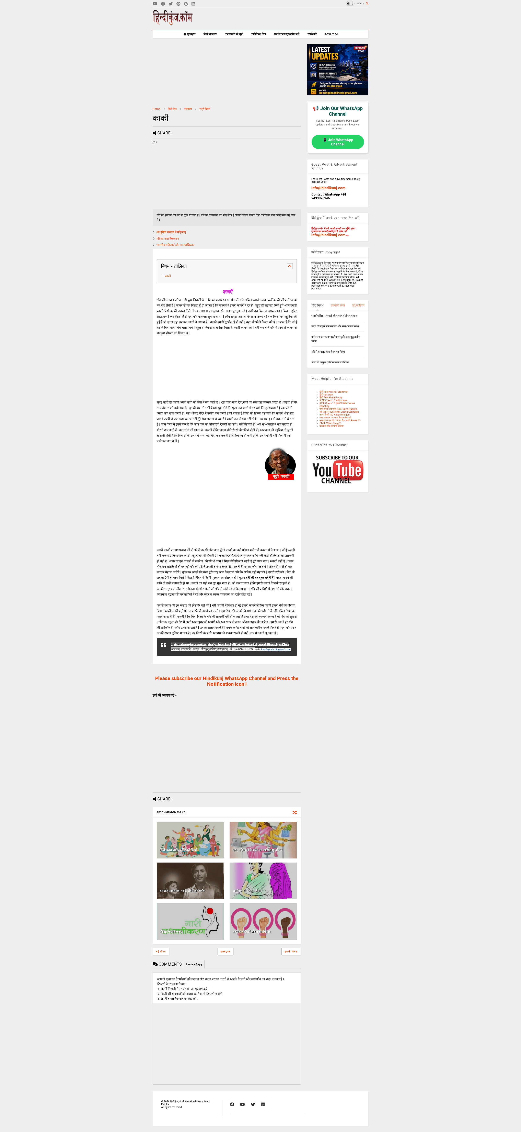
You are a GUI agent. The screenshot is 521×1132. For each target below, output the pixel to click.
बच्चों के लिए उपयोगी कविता (332, 426)
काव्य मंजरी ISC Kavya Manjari (335, 414)
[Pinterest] (178, 4)
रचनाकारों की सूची (234, 34)
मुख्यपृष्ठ (191, 34)
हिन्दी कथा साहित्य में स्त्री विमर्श (178, 850)
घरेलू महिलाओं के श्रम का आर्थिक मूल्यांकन (257, 850)
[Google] (186, 4)
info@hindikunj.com (328, 188)
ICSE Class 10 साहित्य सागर (333, 400)
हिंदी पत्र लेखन (326, 394)
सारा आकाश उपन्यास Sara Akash (335, 417)
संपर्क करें (312, 34)
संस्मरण (188, 109)
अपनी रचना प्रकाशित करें (286, 34)
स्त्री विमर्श (204, 109)
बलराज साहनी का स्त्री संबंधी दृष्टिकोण (182, 891)
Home (156, 109)
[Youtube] (155, 4)
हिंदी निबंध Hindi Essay (331, 397)
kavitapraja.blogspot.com (276, 649)
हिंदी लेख (172, 109)
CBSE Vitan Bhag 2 (330, 423)
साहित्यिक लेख (258, 34)
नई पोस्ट (161, 951)
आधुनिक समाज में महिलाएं (171, 232)
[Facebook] (163, 4)
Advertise (331, 34)
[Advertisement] (294, 18)
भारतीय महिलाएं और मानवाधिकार (176, 245)
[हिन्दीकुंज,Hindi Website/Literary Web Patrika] (173, 24)
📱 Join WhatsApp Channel (338, 142)
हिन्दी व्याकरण (210, 34)
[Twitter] (171, 4)
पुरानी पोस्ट (291, 951)
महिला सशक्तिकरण (168, 239)
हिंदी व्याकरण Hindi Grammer (334, 391)
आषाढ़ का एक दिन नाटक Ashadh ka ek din (340, 420)
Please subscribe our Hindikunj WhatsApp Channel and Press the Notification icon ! (226, 681)
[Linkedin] (193, 4)
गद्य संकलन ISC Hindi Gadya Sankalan (339, 411)
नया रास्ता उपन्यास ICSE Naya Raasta (338, 409)
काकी (167, 276)
